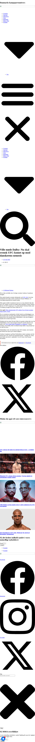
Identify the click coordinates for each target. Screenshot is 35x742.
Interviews (6, 16)
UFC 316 (25, 297)
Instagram (21, 342)
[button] (17, 112)
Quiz (4, 18)
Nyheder (5, 13)
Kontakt (5, 548)
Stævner (5, 15)
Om (7, 74)
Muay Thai (6, 21)
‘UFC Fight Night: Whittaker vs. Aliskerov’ (16, 324)
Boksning (5, 19)
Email (1, 543)
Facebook (28, 342)
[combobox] (7, 675)
